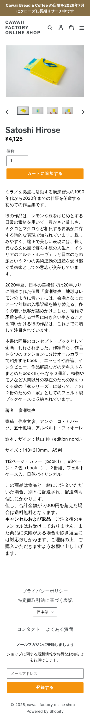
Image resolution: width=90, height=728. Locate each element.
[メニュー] (82, 27)
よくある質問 (59, 629)
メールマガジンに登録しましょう (45, 644)
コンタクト (28, 629)
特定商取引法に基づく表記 (45, 600)
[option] (23, 111)
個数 (10, 151)
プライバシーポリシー (45, 591)
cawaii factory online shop (23, 27)
